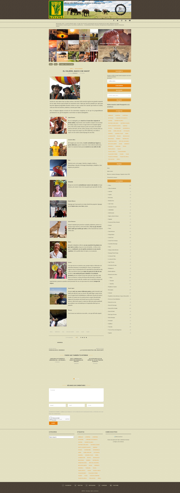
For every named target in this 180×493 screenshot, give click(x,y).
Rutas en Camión (70, 331)
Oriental (76, 57)
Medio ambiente (119, 271)
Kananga (110, 133)
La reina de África (119, 259)
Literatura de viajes (119, 265)
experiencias (126, 128)
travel (124, 146)
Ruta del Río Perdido (119, 308)
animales (110, 115)
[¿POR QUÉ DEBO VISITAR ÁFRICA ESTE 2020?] (115, 30)
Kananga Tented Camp (119, 253)
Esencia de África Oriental (119, 222)
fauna (109, 131)
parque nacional (112, 141)
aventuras (125, 115)
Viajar (82, 331)
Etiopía (110, 128)
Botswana (110, 118)
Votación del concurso (112, 177)
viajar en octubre (112, 154)
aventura (117, 115)
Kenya (126, 133)
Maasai (119, 136)
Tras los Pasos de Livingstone (119, 329)
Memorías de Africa (67, 57)
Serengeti (126, 143)
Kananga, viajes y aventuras (92, 490)
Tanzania (118, 146)
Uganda (83, 57)
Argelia (119, 194)
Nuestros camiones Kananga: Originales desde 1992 (118, 174)
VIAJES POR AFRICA (124, 156)
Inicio (108, 168)
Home (50, 64)
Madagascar (119, 268)
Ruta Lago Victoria (119, 314)
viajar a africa (112, 151)
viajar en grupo (122, 151)
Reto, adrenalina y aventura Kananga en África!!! (76, 360)
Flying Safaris (119, 234)
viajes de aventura (113, 156)
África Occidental (62, 56)
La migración (111, 136)
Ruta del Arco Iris (119, 302)
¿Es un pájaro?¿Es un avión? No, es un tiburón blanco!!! (95, 360)
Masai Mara (111, 138)
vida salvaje (111, 159)
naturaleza (126, 138)
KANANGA (75, 73)
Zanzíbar (120, 283)
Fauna (119, 228)
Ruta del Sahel (119, 311)
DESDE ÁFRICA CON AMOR (107, 60)
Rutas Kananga (79, 68)
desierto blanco (119, 120)
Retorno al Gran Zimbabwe (119, 299)
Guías (119, 246)
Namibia (118, 138)
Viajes (127, 154)
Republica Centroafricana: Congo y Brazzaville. (119, 296)
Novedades (119, 289)
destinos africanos (113, 123)
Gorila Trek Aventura (119, 240)
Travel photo (111, 149)
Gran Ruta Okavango (88, 56)
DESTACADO (78, 56)
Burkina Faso (119, 200)
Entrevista (57, 331)
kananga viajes (119, 133)
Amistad (119, 191)
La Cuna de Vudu (119, 256)
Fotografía (127, 131)
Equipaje (125, 125)
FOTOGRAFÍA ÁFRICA (73, 60)
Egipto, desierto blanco (114, 125)
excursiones (117, 128)
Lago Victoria (119, 262)
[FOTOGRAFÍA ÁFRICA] (73, 30)
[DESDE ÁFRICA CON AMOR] (115, 46)
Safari (77, 331)
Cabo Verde (119, 203)
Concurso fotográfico (121, 118)
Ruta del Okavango (124, 141)
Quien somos (110, 171)
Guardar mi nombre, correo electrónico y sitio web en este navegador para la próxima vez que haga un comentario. (76, 412)
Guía (63, 331)
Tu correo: (109, 78)
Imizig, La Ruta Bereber (119, 250)
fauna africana (117, 131)
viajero (87, 331)
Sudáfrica (110, 146)
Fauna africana (119, 231)
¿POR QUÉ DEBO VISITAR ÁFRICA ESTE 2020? (112, 43)
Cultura (110, 120)
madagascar (126, 136)
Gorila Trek (119, 237)
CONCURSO (70, 56)
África (53, 56)
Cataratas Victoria (119, 206)
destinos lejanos (125, 123)
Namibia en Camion (119, 286)
